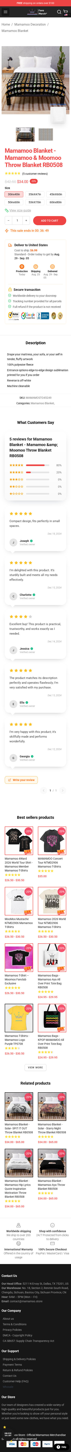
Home (6, 24)
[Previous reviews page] (43, 790)
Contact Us (9, 1375)
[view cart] (65, 12)
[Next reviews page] (62, 790)
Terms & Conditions (14, 1324)
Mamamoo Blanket (15, 31)
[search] (59, 12)
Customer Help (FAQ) (16, 1381)
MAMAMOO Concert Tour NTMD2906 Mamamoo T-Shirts (50, 862)
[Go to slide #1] (25, 134)
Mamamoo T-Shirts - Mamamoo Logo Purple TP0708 (17, 1039)
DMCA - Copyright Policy (17, 1335)
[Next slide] (63, 80)
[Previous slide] (8, 80)
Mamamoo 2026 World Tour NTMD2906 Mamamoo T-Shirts (52, 923)
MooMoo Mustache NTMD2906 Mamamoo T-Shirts (19, 923)
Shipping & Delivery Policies (19, 1359)
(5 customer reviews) (35, 173)
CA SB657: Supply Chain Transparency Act (28, 1340)
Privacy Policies (12, 1329)
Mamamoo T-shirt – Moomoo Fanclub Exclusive (17, 979)
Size (7, 188)
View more (35, 1067)
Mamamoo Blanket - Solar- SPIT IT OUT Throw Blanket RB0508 (19, 1128)
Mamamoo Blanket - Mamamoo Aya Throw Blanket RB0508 (51, 1184)
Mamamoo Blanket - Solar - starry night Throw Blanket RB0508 (52, 1128)
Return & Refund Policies (18, 1370)
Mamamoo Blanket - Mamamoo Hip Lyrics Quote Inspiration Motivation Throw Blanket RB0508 (18, 1188)
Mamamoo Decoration (30, 24)
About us (8, 1318)
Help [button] (64, 1447)
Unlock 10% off (8, 1434)
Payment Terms (12, 1364)
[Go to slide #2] (45, 134)
